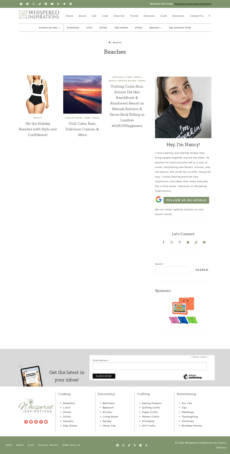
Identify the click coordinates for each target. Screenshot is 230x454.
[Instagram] (21, 3)
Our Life (187, 403)
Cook (105, 15)
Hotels (112, 81)
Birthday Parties (192, 425)
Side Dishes (121, 27)
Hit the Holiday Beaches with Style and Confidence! (38, 129)
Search (159, 263)
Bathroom (109, 403)
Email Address (101, 360)
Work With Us (71, 445)
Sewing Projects (152, 403)
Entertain (178, 15)
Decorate (149, 15)
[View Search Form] (209, 16)
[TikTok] (39, 3)
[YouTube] (52, 3)
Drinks (138, 27)
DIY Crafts (148, 425)
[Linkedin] (70, 3)
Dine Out (119, 15)
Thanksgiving (190, 416)
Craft (163, 15)
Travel (134, 15)
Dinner (103, 27)
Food (87, 118)
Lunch (89, 27)
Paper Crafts (150, 412)
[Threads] (58, 3)
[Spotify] (140, 445)
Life (94, 15)
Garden (107, 421)
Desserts (68, 421)
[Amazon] (146, 445)
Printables (148, 421)
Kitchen (107, 412)
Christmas (188, 421)
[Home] (109, 42)
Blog (31, 445)
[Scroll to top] (222, 442)
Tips (184, 407)
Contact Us (196, 15)
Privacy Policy (48, 445)
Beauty (38, 118)
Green (137, 77)
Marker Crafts (150, 416)
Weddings (188, 412)
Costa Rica (118, 77)
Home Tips (109, 425)
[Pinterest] (45, 3)
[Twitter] (64, 3)
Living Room (110, 416)
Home (69, 15)
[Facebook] (27, 3)
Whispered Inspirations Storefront (192, 3)
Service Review (127, 81)
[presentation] (38, 94)
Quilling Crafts (151, 407)
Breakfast (73, 27)
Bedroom (108, 407)
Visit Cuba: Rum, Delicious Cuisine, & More (82, 129)
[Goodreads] (33, 3)
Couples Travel (73, 118)
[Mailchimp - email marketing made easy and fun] (192, 379)
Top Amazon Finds (180, 27)
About (82, 15)
